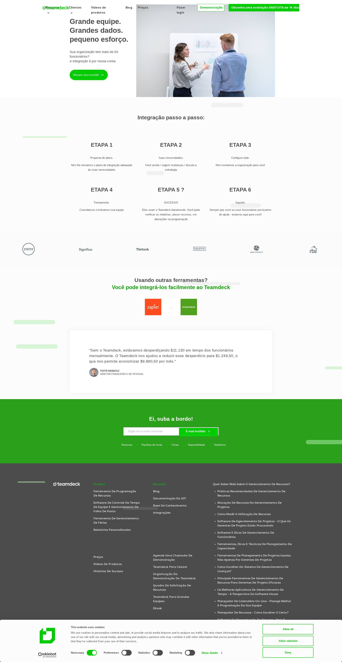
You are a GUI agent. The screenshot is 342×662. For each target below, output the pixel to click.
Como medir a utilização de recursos (244, 514)
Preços (143, 7)
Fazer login (181, 10)
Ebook (157, 608)
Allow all (288, 629)
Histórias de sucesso (108, 571)
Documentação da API (169, 498)
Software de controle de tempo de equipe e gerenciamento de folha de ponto (116, 507)
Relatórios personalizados (112, 529)
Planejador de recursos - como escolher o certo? (253, 612)
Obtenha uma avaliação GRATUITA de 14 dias (265, 7)
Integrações (161, 512)
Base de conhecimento (169, 505)
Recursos (52, 7)
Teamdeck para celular (170, 567)
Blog (129, 7)
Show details (210, 652)
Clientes (75, 7)
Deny (288, 652)
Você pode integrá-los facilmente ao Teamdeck (171, 287)
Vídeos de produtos (98, 10)
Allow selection (288, 640)
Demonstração (211, 7)
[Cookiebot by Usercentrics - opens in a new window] (47, 655)
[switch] (126, 653)
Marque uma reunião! (86, 74)
